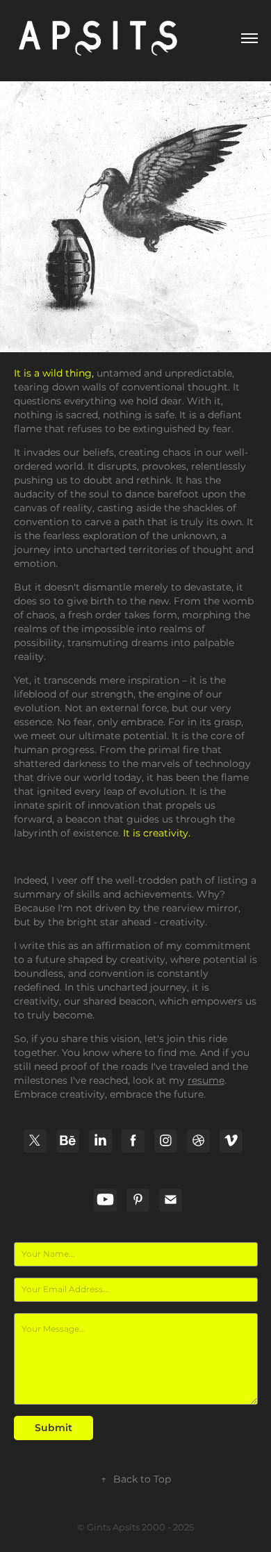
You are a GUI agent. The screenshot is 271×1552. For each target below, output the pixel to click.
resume (206, 1081)
